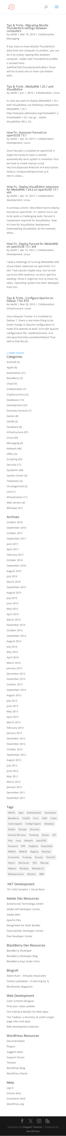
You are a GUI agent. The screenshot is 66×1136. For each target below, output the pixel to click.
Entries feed (14, 1093)
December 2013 (16, 673)
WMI (41, 874)
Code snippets (15, 823)
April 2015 (13, 614)
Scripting (12, 459)
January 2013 (14, 733)
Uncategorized (15, 486)
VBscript (44, 862)
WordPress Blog (16, 1068)
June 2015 (12, 603)
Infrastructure (15, 308)
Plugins (11, 1046)
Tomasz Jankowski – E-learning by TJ (28, 981)
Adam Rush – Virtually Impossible (26, 975)
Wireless (31, 874)
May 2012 (12, 776)
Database (49, 823)
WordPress (33, 1131)
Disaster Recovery (17, 834)
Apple (10, 367)
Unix (9, 491)
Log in (10, 1087)
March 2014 (14, 662)
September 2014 (16, 635)
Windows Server (16, 874)
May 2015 (12, 608)
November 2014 (16, 625)
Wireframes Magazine (20, 986)
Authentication (34, 812)
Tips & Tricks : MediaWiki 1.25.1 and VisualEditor (30, 88)
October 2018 (15, 522)
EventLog (33, 834)
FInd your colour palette (21, 1006)
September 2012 (16, 754)
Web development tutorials (23, 1026)
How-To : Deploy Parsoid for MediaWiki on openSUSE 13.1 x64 (32, 245)
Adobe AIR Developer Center (23, 909)
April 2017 (13, 549)
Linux (56, 92)
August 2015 (14, 592)
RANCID (23, 851)
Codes (54, 818)
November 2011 (16, 798)
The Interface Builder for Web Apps (27, 1011)
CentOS (26, 818)
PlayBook (33, 846)
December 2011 (16, 792)
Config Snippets (33, 823)
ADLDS (11, 812)
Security (11, 464)
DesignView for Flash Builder (23, 925)
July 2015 (12, 598)
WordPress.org (15, 1104)
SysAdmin (12, 470)
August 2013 (14, 695)
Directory (34, 829)
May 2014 (12, 652)
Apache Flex (14, 920)
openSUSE (41, 840)
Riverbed (46, 851)
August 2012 (14, 760)
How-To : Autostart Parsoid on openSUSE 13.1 (27, 134)
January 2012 (14, 787)
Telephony (13, 481)
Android (11, 362)
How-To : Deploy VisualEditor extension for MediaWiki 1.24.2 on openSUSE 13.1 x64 (33, 189)
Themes (11, 1062)
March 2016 (14, 581)
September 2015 (16, 587)
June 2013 (12, 706)
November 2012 (16, 744)
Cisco (36, 818)
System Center (15, 475)
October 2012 (15, 749)
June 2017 (12, 544)
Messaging (13, 38)
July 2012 (12, 765)
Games (11, 416)
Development (14, 142)
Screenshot (13, 857)
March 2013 (14, 722)
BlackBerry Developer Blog (22, 956)
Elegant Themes (32, 1127)
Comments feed (16, 1098)
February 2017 (15, 554)
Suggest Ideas (15, 1052)
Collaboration (46, 34)
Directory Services (17, 410)
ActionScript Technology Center (25, 903)
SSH (35, 862)
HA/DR (10, 421)
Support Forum (15, 1057)
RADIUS (12, 851)
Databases (13, 400)
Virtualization (14, 497)
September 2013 (16, 689)
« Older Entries (15, 353)
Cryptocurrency (16, 394)
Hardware (12, 427)
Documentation (16, 1041)
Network (12, 448)
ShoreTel (50, 857)
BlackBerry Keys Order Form (23, 961)
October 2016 (15, 560)
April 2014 (13, 657)
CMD (44, 818)
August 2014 (14, 641)
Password (13, 846)
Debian (11, 829)
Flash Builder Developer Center (25, 930)
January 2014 (14, 668)
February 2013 (15, 727)
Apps (20, 812)
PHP (23, 846)
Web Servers (14, 502)
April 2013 (13, 716)
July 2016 (12, 576)
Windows (12, 508)
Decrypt (22, 829)
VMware (12, 868)
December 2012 (16, 738)
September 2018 (16, 527)
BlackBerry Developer (19, 950)
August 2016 (14, 571)
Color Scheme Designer (20, 1001)
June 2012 (12, 771)
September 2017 (16, 538)
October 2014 (15, 630)
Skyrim (11, 862)
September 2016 (16, 565)
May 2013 (12, 711)
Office (10, 454)
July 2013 (12, 700)
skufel (13, 34)
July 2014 (12, 646)
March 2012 (14, 781)
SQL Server (23, 862)
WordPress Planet (17, 1073)
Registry (34, 851)
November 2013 (16, 679)
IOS (54, 834)
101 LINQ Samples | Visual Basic (26, 889)
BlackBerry (13, 378)
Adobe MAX (13, 914)
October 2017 (15, 533)
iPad (10, 840)
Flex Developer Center (20, 936)
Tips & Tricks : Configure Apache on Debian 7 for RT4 (30, 299)
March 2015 (14, 619)
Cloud (10, 383)
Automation (13, 373)
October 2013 (15, 684)
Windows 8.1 (38, 868)
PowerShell (46, 846)
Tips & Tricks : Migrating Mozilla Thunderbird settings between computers (27, 28)
